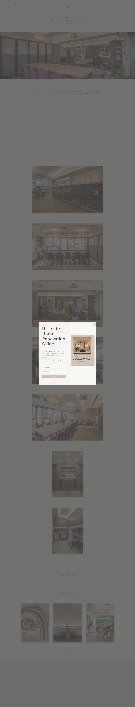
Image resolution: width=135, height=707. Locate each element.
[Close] (94, 324)
